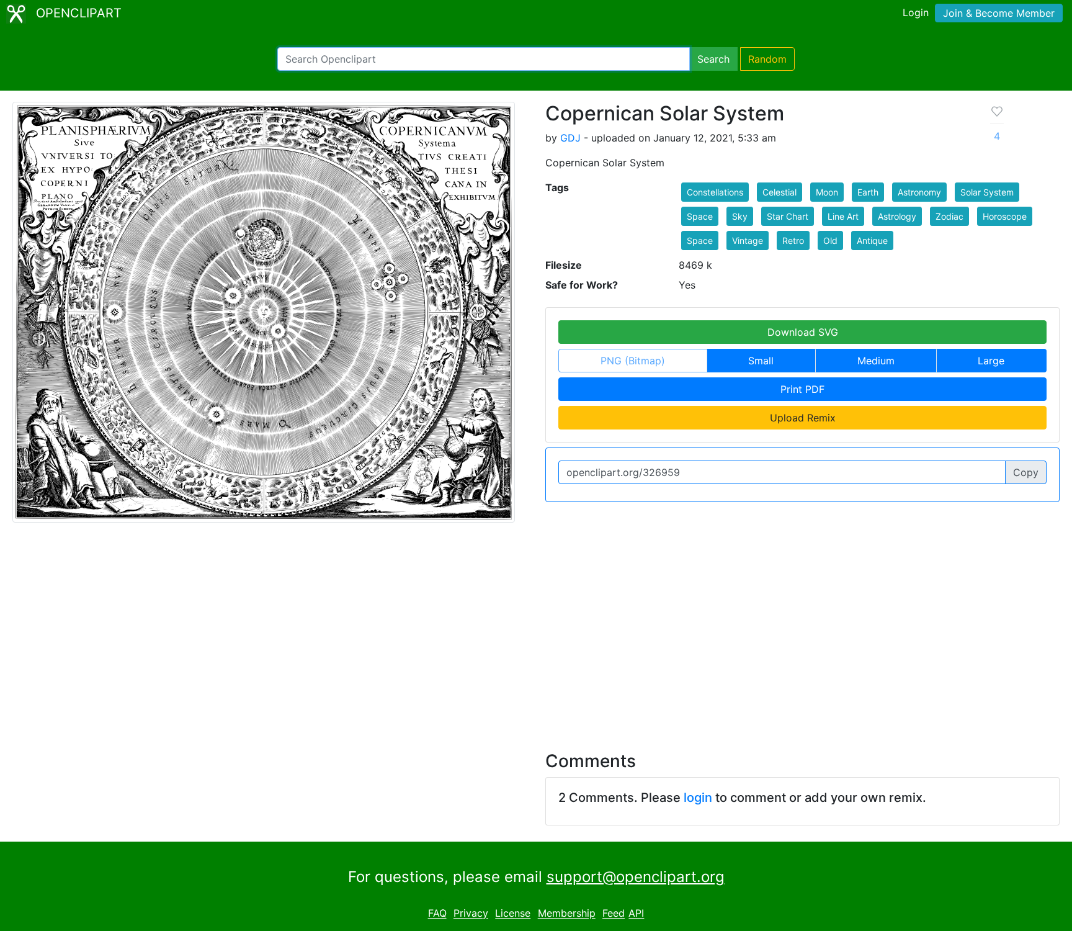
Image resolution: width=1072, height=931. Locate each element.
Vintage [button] (747, 240)
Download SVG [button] (802, 332)
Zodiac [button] (949, 216)
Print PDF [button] (802, 389)
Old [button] (830, 240)
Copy (1025, 472)
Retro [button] (793, 240)
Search (713, 59)
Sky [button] (740, 216)
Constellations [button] (715, 192)
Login (916, 12)
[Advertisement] (536, 629)
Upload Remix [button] (803, 418)
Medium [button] (876, 360)
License (512, 913)
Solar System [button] (987, 192)
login (698, 797)
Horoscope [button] (1005, 216)
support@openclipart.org (636, 877)
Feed (613, 913)
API (636, 913)
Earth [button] (867, 192)
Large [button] (991, 360)
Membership (567, 913)
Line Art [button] (843, 216)
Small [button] (761, 360)
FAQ (437, 913)
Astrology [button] (897, 216)
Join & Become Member (999, 13)
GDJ (570, 138)
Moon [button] (827, 192)
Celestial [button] (779, 192)
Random (767, 59)
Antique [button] (872, 240)
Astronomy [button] (919, 192)
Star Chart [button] (787, 216)
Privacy (470, 913)
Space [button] (700, 216)
